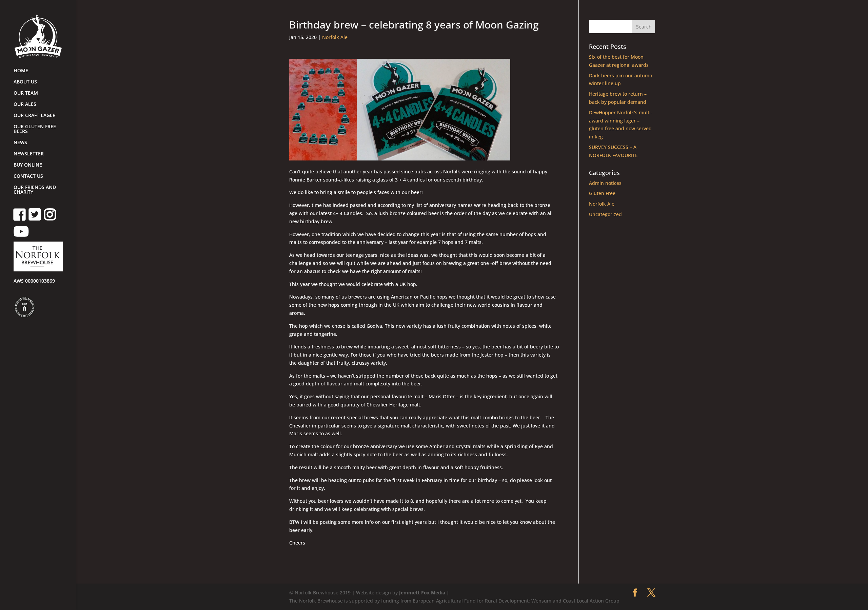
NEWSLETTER (29, 154)
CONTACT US (28, 176)
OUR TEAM (26, 93)
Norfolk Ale (335, 37)
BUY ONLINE (28, 165)
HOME (21, 71)
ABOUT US (25, 82)
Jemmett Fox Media (422, 592)
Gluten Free (602, 193)
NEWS (20, 143)
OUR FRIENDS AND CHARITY (35, 190)
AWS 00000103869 (34, 281)
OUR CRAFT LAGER (35, 115)
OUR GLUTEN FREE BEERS (35, 129)
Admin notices (605, 183)
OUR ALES (25, 104)
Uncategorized (605, 214)
